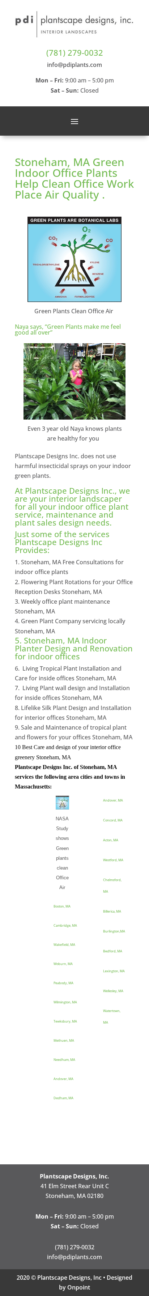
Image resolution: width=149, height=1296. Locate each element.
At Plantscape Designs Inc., (66, 490)
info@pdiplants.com (74, 65)
